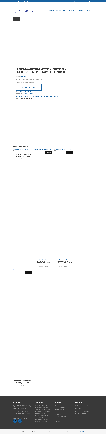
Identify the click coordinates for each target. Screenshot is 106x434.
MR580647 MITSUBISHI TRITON (52, 95)
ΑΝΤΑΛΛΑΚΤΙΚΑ (60, 10)
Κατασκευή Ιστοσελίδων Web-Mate (76, 431)
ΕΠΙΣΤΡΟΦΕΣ (58, 412)
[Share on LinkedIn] (26, 98)
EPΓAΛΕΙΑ (71, 10)
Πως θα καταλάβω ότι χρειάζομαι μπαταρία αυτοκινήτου (42, 412)
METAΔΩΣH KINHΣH (50, 72)
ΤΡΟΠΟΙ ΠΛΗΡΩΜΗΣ (59, 409)
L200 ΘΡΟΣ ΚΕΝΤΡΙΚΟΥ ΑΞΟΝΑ (36, 95)
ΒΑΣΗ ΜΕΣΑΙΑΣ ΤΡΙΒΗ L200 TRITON (30, 96)
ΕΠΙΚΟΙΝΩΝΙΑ (58, 421)
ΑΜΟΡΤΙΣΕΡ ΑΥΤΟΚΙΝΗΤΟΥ (41, 405)
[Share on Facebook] (21, 98)
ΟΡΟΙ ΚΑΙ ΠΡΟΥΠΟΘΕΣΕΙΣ (60, 407)
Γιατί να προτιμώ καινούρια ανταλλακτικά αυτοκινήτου (41, 420)
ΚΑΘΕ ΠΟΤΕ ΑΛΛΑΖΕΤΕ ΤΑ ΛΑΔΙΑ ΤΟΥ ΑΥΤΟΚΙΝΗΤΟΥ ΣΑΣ (42, 416)
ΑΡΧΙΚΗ (51, 10)
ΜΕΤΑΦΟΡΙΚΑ (58, 414)
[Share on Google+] (24, 98)
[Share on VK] (31, 98)
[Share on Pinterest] (29, 98)
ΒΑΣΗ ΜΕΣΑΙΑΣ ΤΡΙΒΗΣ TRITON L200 (49, 96)
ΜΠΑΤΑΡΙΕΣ (89, 10)
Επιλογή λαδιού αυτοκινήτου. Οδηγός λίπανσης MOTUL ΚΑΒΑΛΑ (42, 408)
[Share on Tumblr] (27, 98)
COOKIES (57, 419)
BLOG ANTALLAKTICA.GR (60, 416)
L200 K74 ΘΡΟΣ (24, 95)
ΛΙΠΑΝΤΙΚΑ (80, 10)
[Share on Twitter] (22, 98)
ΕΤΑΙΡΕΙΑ (57, 405)
